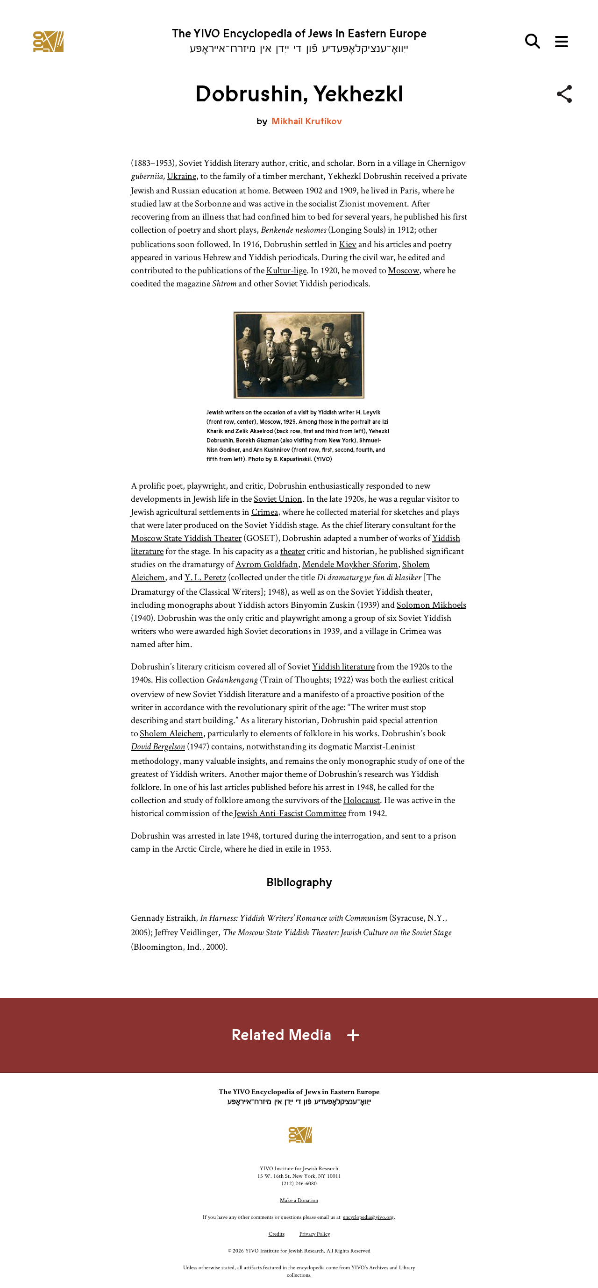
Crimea (264, 511)
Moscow (403, 270)
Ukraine (181, 176)
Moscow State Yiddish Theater (186, 538)
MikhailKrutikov (306, 121)
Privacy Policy (314, 1233)
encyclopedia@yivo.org (368, 1216)
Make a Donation (299, 1199)
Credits (277, 1233)
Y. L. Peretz (205, 577)
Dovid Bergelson (158, 747)
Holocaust (361, 800)
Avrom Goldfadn (266, 564)
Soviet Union (278, 498)
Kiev (347, 244)
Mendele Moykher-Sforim (350, 564)
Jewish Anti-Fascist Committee (290, 813)
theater (292, 551)
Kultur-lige (286, 270)
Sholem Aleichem (171, 733)
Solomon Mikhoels (431, 604)
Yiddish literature (343, 666)
